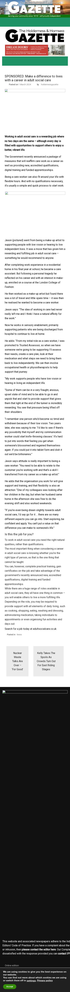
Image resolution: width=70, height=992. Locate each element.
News (19, 634)
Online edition (12, 965)
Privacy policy (45, 980)
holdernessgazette (49, 84)
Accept (9, 986)
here (53, 949)
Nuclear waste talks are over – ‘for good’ (17, 661)
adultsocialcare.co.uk (44, 628)
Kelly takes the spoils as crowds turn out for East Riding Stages (46, 661)
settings (31, 980)
